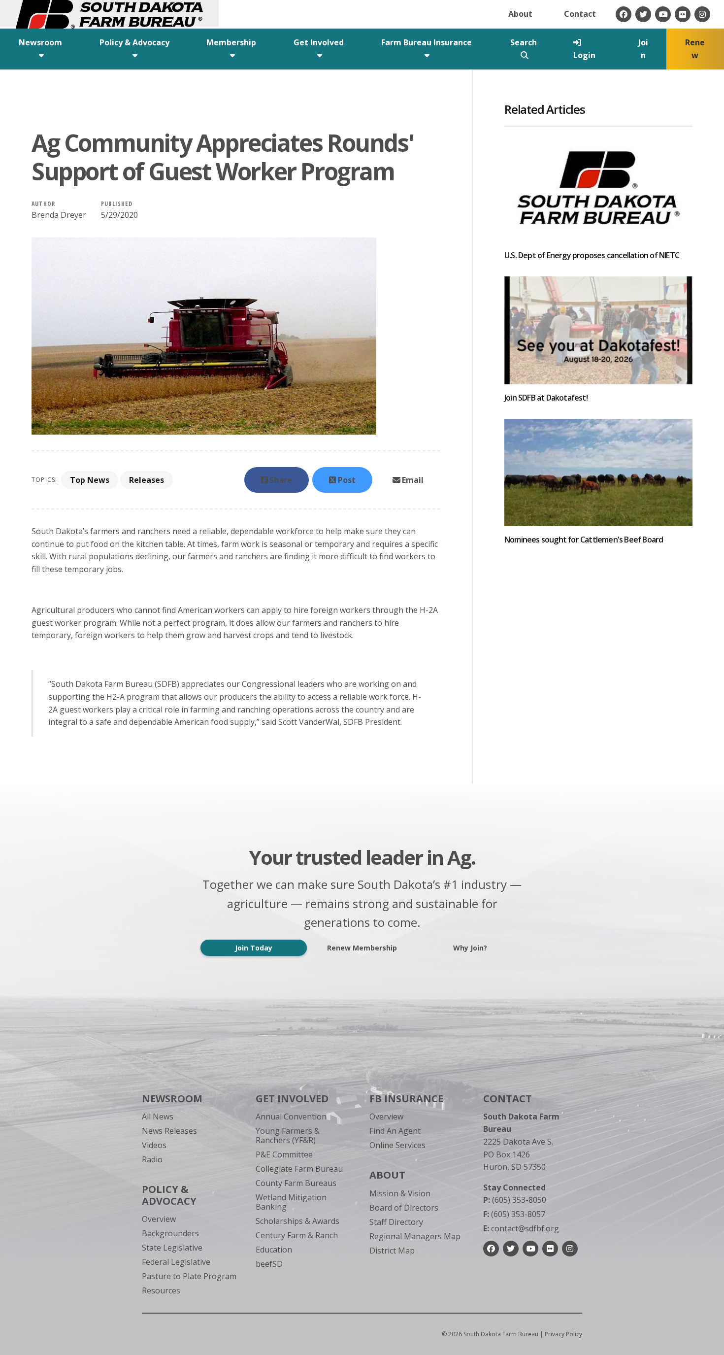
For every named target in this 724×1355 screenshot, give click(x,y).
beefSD (269, 1263)
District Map (392, 1250)
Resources (161, 1290)
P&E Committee (284, 1154)
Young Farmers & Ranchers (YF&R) (288, 1135)
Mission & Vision (399, 1193)
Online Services (397, 1145)
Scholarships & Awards (297, 1221)
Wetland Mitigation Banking (291, 1202)
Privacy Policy (563, 1334)
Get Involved (292, 1098)
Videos (154, 1145)
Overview (159, 1219)
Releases (146, 479)
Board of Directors (403, 1207)
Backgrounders (170, 1233)
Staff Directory (396, 1222)
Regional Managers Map (415, 1236)
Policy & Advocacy (169, 1195)
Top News (89, 479)
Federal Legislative (176, 1261)
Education (274, 1249)
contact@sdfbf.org (521, 1228)
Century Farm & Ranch (297, 1235)
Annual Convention (291, 1116)
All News (157, 1116)
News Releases (169, 1130)
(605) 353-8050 (514, 1199)
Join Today (253, 947)
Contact (580, 13)
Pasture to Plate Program (189, 1276)
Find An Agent (395, 1130)
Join (643, 49)
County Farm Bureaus (296, 1183)
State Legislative (172, 1247)
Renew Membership (362, 947)
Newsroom (172, 1098)
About (520, 13)
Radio (152, 1159)
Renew (695, 49)
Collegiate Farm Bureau (299, 1168)
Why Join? (470, 947)
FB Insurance (406, 1098)
